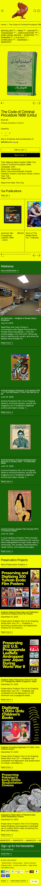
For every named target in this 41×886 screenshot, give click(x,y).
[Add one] (9, 133)
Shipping (4, 123)
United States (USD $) (18, 881)
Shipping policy (6, 865)
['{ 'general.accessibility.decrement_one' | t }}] (1, 133)
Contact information (20, 865)
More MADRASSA (9, 270)
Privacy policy (17, 863)
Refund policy (6, 863)
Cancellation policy (7, 867)
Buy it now (19, 155)
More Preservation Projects (13, 564)
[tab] (1, 103)
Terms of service (30, 863)
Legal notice (32, 865)
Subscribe (5, 854)
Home (3, 24)
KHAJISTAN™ (12, 860)
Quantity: (5, 129)
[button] (34, 10)
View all (4, 195)
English (4, 881)
